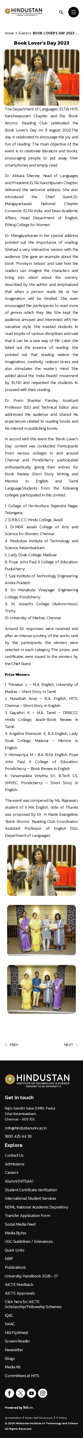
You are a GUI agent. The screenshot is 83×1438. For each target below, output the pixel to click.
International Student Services (30, 1198)
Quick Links (14, 1250)
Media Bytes (15, 1232)
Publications (15, 1267)
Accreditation (13, 1418)
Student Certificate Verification (31, 1189)
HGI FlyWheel (16, 1332)
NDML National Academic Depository (37, 1207)
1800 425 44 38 (18, 1136)
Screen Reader (17, 1341)
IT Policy (61, 1418)
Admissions (14, 1164)
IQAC (9, 1315)
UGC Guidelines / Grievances (29, 1241)
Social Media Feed (20, 1224)
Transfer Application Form (27, 1215)
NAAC (10, 1323)
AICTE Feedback (19, 1284)
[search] (61, 12)
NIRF (9, 1258)
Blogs (10, 1358)
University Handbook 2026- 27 (31, 1276)
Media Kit (13, 1367)
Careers (11, 1172)
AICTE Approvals (20, 1293)
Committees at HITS (22, 1375)
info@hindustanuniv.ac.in (26, 1128)
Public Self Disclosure (39, 1418)
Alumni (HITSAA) (19, 1181)
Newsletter (14, 1349)
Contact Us (14, 1155)
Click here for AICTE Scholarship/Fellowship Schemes (33, 1304)
